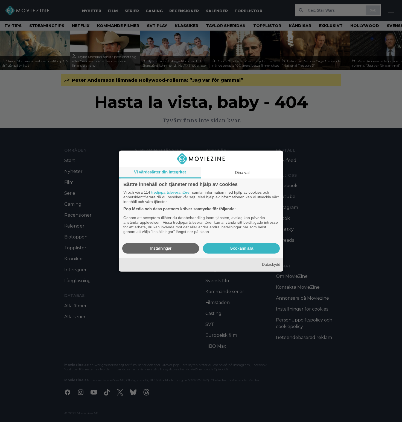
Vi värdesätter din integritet (160, 172)
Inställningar (160, 248)
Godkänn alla (241, 248)
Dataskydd (271, 264)
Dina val (242, 172)
